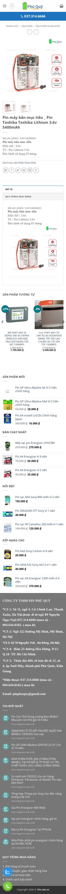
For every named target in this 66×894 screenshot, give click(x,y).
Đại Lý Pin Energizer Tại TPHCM (31, 829)
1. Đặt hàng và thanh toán (19, 866)
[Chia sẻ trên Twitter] (18, 170)
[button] (5, 6)
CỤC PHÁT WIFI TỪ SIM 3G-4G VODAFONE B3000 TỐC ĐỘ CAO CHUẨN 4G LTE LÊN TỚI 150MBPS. (49, 338)
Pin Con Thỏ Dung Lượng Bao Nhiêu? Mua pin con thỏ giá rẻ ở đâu (34, 718)
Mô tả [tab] (9, 189)
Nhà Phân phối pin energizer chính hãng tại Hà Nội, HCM (37, 842)
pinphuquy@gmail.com (29, 694)
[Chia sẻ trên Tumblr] (36, 170)
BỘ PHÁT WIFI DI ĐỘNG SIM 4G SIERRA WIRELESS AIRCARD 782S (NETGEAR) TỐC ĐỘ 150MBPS (17, 338)
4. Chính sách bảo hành (17, 879)
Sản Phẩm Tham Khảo (48, 26)
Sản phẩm (26, 26)
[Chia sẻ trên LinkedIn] (30, 170)
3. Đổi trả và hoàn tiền (17, 875)
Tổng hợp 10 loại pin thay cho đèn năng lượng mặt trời (36, 795)
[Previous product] (36, 31)
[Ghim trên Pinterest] (24, 170)
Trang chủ (12, 26)
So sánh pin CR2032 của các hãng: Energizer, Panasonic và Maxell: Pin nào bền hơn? (36, 780)
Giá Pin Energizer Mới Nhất (28, 807)
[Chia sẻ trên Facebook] (12, 170)
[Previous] (8, 68)
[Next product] (29, 31)
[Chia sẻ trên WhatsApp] (5, 170)
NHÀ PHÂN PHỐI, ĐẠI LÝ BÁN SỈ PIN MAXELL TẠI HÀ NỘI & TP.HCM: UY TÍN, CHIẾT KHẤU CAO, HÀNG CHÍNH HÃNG (35, 762)
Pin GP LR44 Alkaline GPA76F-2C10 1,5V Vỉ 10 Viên (36, 746)
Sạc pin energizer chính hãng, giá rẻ (34, 818)
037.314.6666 (27, 620)
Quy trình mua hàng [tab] (18, 196)
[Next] (58, 68)
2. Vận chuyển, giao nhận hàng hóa (25, 871)
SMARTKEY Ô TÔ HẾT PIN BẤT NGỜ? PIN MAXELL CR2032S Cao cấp (36, 732)
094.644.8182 (12, 625)
